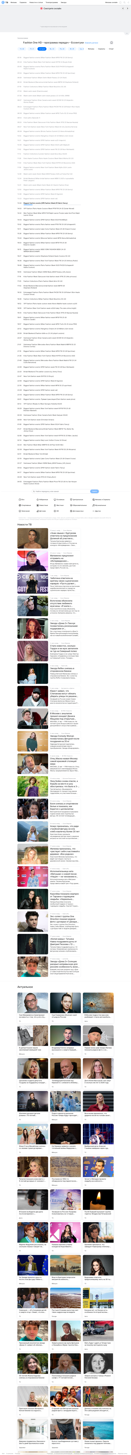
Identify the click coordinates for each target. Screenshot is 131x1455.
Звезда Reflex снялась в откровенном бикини (62, 669)
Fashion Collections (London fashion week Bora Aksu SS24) (45, 154)
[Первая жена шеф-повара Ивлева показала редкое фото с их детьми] (98, 1040)
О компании (9, 1453)
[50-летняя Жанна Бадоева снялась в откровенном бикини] (32, 1368)
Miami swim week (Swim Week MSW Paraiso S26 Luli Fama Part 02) (48, 174)
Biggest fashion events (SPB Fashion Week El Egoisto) (43, 194)
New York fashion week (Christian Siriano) (39, 420)
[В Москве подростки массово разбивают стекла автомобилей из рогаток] (98, 1008)
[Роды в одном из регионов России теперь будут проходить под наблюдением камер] (65, 1106)
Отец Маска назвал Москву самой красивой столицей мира (64, 761)
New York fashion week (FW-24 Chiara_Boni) (40, 477)
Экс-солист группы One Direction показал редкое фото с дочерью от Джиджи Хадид (64, 919)
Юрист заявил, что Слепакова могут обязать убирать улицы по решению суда (64, 694)
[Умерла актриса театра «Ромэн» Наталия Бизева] (98, 1368)
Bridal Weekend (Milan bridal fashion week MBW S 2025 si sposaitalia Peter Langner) (49, 179)
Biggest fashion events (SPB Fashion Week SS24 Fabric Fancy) (46, 424)
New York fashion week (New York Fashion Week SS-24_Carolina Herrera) (50, 127)
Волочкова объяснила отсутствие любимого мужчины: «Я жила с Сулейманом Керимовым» (63, 603)
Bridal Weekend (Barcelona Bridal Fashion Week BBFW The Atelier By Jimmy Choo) (49, 430)
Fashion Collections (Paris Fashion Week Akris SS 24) (43, 281)
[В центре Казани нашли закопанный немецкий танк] (32, 1040)
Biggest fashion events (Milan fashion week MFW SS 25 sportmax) (48, 385)
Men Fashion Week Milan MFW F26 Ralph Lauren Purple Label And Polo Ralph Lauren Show (52, 214)
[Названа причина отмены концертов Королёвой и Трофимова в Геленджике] (65, 1237)
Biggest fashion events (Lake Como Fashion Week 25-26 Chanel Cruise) (50, 229)
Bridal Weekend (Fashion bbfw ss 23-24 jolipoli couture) (44, 333)
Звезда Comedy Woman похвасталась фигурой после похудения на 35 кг (64, 739)
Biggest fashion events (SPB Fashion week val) (41, 199)
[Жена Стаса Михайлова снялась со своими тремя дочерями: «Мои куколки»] (32, 1139)
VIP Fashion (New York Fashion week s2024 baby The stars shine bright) (50, 308)
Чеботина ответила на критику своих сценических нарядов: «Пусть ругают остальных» (64, 581)
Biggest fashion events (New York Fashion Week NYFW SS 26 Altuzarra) (50, 449)
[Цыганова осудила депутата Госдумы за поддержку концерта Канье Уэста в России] (32, 1073)
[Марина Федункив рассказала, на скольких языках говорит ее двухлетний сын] (32, 1237)
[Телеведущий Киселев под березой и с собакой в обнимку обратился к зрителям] (65, 1073)
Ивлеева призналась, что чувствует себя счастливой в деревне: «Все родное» (65, 851)
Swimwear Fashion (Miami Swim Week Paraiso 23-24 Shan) (45, 78)
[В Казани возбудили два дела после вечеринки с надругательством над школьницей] (32, 1204)
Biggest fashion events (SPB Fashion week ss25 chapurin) (45, 140)
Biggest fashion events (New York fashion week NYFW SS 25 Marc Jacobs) (51, 436)
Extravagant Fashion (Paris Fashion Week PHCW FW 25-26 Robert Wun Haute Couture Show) (52, 108)
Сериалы (101, 49)
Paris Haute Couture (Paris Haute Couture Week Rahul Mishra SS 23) (48, 158)
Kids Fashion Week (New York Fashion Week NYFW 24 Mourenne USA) (49, 163)
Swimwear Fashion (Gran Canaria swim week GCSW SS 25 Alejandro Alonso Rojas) (48, 101)
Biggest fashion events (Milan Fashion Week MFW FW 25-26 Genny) (48, 58)
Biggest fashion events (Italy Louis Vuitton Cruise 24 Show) (45, 440)
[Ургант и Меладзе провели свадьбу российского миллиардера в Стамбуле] (98, 1172)
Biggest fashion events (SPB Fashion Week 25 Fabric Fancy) (46, 203)
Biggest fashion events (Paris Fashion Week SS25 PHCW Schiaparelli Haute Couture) (49, 68)
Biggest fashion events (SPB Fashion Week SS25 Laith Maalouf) (46, 145)
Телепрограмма (22, 38)
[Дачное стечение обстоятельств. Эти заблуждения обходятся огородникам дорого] (98, 1401)
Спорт (111, 49)
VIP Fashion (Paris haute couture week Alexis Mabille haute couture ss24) (50, 304)
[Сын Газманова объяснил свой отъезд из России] (65, 1008)
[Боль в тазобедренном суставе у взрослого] (65, 1434)
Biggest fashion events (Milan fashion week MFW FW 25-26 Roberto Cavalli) (45, 244)
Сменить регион (91, 43)
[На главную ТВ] (6, 2)
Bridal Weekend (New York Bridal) (36, 454)
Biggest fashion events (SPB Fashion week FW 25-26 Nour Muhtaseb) (49, 149)
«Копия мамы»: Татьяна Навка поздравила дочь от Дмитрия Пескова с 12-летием (63, 942)
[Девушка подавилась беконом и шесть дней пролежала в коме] (32, 1434)
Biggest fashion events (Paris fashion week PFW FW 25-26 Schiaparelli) (50, 224)
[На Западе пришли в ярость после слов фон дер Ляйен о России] (32, 1270)
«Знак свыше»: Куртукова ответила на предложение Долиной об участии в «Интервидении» (63, 536)
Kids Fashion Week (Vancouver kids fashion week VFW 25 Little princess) (50, 277)
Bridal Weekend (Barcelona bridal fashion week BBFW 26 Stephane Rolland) (51, 82)
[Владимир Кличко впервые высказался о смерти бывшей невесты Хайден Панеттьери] (65, 1040)
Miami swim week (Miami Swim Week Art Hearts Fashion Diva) (46, 185)
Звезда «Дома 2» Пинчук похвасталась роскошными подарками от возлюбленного (64, 626)
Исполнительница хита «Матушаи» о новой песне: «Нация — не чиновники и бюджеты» (63, 874)
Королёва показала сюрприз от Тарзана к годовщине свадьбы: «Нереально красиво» (64, 896)
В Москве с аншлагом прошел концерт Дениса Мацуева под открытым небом (62, 716)
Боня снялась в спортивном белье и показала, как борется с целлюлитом (64, 806)
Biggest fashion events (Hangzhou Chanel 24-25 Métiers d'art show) (48, 136)
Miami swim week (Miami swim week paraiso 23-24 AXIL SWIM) (46, 96)
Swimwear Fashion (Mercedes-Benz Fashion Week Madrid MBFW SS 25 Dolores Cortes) (50, 346)
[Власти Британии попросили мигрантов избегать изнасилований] (65, 1270)
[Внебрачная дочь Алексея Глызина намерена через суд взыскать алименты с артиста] (98, 1139)
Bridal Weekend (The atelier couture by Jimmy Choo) (43, 372)
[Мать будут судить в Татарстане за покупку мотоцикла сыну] (98, 1336)
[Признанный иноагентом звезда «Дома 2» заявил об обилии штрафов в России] (32, 1336)
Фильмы (91, 49)
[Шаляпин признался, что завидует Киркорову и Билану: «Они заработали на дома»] (98, 1237)
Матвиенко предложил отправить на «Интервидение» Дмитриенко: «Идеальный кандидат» (63, 558)
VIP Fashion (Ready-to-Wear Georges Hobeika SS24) (43, 404)
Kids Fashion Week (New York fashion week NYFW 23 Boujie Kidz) (48, 62)
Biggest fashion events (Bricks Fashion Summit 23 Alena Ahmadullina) (49, 131)
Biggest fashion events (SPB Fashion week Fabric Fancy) (44, 468)
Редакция (50, 1453)
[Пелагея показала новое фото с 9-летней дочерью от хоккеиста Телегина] (32, 1172)
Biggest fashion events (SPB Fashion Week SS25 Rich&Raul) (45, 220)
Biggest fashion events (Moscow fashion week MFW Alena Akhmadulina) (50, 238)
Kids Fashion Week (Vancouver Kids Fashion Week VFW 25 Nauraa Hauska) (51, 122)
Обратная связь (122, 1453)
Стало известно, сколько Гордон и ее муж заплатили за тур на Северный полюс (64, 648)
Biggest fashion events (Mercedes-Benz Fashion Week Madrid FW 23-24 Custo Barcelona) (50, 361)
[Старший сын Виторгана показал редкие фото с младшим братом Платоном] (65, 1401)
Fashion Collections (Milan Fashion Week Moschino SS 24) (45, 87)
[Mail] (3, 2)
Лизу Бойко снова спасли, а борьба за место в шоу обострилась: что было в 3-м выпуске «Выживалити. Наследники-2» (64, 784)
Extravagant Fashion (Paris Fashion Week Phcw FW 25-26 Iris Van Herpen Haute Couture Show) (50, 483)
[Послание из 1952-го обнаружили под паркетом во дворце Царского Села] (65, 1172)
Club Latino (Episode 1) (32, 118)
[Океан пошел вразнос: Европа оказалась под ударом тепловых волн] (98, 1434)
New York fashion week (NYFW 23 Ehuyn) (39, 376)
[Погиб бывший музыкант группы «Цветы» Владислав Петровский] (98, 1204)
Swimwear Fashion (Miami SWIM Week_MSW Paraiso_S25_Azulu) (47, 272)
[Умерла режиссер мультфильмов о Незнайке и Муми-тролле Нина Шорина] (65, 1336)
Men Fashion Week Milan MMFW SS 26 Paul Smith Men (43, 445)
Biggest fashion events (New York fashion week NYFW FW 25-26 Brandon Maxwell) (47, 409)
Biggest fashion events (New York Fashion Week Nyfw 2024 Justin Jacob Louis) (48, 168)
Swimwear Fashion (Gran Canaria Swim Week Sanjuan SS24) (46, 415)
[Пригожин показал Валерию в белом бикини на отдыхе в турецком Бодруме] (32, 1401)
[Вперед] (127, 8)
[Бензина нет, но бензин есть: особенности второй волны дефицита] (98, 1303)
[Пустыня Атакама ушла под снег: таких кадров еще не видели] (65, 1303)
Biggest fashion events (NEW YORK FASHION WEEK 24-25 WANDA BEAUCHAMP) (45, 250)
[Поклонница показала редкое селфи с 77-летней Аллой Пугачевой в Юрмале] (65, 1368)
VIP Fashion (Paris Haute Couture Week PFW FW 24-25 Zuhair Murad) (49, 208)
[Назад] (123, 8)
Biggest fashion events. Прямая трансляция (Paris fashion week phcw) (49, 399)
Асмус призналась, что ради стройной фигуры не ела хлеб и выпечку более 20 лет (65, 829)
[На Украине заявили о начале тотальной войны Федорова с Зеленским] (65, 1139)
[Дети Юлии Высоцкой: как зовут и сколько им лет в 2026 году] (98, 1073)
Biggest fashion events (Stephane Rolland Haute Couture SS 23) (47, 256)
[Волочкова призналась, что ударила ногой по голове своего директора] (98, 1106)
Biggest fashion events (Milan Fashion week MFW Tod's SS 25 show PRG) (50, 113)
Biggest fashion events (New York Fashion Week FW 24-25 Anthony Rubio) (51, 261)
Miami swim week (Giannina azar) (36, 91)
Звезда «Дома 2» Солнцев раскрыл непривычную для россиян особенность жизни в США (64, 964)
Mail (3, 1453)
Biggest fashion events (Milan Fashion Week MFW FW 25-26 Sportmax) (49, 73)
